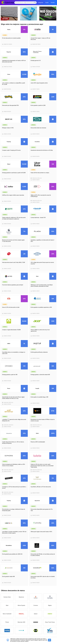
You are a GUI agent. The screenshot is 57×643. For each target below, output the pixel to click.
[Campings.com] (7, 630)
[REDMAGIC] (35, 597)
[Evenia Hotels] (35, 622)
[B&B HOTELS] (35, 630)
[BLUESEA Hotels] (21, 630)
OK (49, 640)
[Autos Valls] (50, 630)
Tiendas (53, 2)
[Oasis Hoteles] (50, 597)
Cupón (47, 2)
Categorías (40, 2)
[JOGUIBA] (50, 613)
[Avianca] (21, 613)
